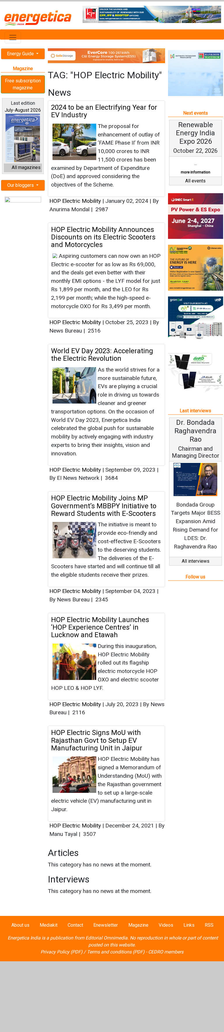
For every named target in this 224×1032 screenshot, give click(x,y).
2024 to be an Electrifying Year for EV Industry (104, 111)
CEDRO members (165, 952)
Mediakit (48, 925)
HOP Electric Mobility (75, 201)
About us (20, 925)
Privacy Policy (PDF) (62, 952)
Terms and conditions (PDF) (116, 952)
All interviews (195, 561)
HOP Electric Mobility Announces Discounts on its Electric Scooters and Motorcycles (103, 237)
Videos (166, 925)
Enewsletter (105, 925)
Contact (75, 925)
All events (195, 181)
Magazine (138, 925)
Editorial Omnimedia (106, 938)
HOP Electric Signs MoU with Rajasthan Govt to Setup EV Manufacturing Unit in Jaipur (96, 740)
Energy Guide (21, 53)
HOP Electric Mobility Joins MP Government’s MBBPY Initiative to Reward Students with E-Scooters (103, 506)
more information (195, 172)
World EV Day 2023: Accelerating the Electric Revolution (102, 355)
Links (189, 925)
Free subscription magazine (23, 84)
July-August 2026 (23, 110)
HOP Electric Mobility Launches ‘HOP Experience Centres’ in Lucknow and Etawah (100, 627)
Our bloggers (21, 185)
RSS (209, 925)
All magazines (26, 167)
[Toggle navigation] (13, 37)
